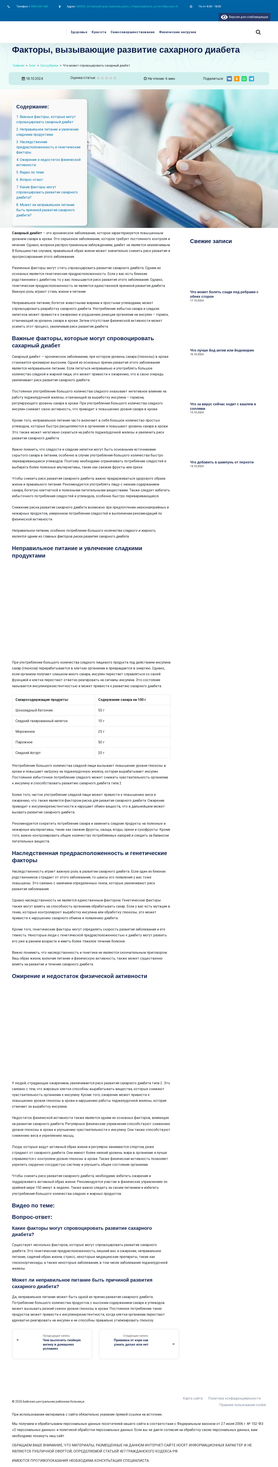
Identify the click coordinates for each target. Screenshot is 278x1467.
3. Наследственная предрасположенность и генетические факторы (48, 147)
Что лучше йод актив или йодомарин (222, 350)
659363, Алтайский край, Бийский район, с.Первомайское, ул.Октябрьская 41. (127, 6)
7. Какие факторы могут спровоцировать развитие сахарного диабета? (47, 192)
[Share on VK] (229, 78)
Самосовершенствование (133, 32)
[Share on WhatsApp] (244, 78)
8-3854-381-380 (38, 6)
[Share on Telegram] (251, 78)
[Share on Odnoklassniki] (236, 78)
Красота (99, 32)
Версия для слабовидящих (248, 17)
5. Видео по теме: (30, 172)
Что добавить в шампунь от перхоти (222, 462)
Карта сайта (193, 1398)
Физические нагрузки (177, 32)
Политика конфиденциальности (234, 1398)
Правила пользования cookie (242, 1405)
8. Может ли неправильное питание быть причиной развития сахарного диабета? (45, 210)
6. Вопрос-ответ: (30, 180)
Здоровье (79, 32)
